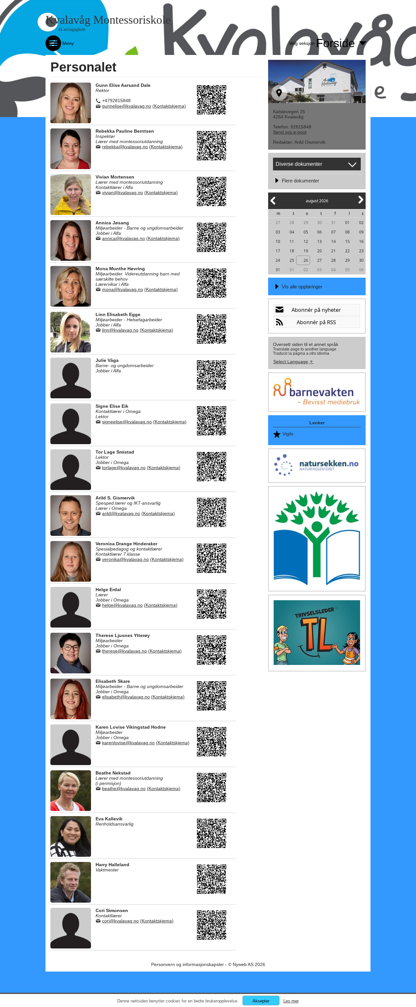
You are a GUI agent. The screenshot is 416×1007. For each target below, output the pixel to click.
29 (306, 222)
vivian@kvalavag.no (122, 192)
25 (292, 260)
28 (292, 222)
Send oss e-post (289, 132)
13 (319, 241)
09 (361, 232)
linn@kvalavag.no (120, 330)
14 (333, 241)
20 (319, 251)
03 (278, 232)
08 (347, 232)
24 (278, 260)
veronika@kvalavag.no (125, 559)
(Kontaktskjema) (169, 106)
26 (306, 260)
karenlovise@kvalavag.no (128, 742)
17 (278, 251)
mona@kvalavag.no (122, 289)
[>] (360, 203)
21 (333, 251)
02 (361, 222)
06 (319, 232)
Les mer (291, 1001)
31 (333, 222)
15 (347, 241)
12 (306, 241)
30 (319, 222)
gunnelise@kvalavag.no (126, 106)
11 (292, 241)
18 (292, 251)
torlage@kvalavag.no (124, 467)
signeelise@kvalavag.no (127, 421)
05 (306, 232)
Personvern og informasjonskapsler (187, 964)
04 (292, 232)
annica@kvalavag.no (123, 238)
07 (333, 232)
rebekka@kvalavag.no (125, 146)
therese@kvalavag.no (124, 651)
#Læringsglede (71, 29)
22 (347, 251)
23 (361, 251)
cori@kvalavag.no (120, 920)
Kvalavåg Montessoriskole (108, 19)
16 (361, 241)
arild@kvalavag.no (121, 513)
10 (278, 241)
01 (347, 222)
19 (306, 251)
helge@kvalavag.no (122, 605)
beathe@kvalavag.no (124, 788)
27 (278, 222)
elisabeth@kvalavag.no (126, 696)
